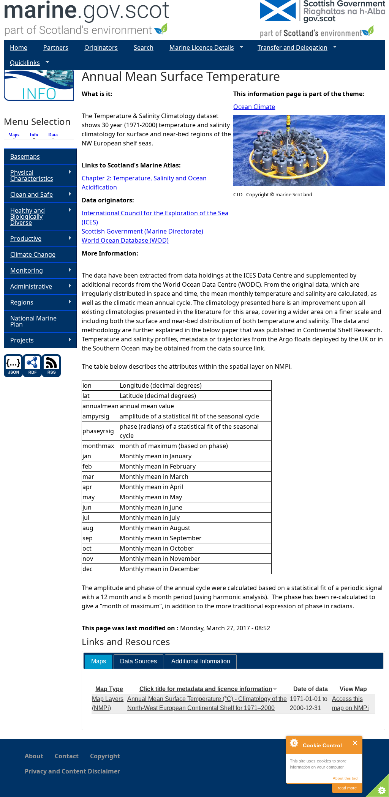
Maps (13, 134)
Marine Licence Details (198, 47)
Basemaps (25, 156)
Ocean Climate (254, 107)
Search (143, 47)
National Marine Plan (33, 321)
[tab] (98, 661)
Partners (55, 47)
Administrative (28, 286)
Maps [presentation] (98, 661)
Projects (19, 340)
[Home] (87, 20)
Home (18, 47)
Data (53, 134)
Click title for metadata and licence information (205, 689)
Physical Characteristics (28, 175)
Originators (101, 47)
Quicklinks (22, 62)
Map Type (109, 689)
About (34, 756)
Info (36, 134)
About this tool (345, 778)
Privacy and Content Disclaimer (72, 771)
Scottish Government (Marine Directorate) (142, 231)
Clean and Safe (28, 194)
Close (355, 742)
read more (347, 788)
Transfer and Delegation (289, 47)
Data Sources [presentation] (138, 661)
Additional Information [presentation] (200, 661)
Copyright (105, 756)
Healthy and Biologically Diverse (24, 216)
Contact (67, 756)
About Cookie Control (293, 742)
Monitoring (23, 270)
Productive (22, 238)
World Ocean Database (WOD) (125, 240)
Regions (18, 302)
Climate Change (32, 254)
